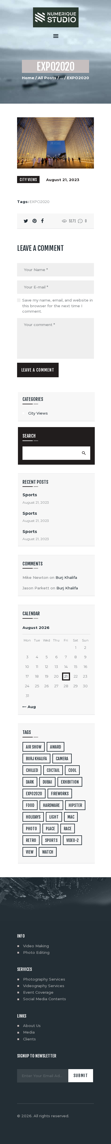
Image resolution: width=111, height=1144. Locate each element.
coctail (53, 770)
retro (31, 840)
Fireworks (60, 793)
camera (62, 758)
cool (72, 770)
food (30, 805)
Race (67, 828)
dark (30, 782)
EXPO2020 (40, 201)
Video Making (36, 946)
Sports (29, 494)
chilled (32, 770)
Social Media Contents (44, 999)
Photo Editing (36, 952)
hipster (75, 805)
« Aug (30, 706)
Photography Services (44, 979)
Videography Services (43, 985)
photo (31, 828)
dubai (47, 782)
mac (70, 817)
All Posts (47, 77)
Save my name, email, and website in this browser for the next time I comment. (57, 305)
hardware (51, 805)
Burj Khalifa (66, 577)
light (54, 817)
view (29, 852)
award (55, 747)
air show (33, 747)
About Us (32, 1025)
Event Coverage (38, 992)
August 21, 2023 (62, 179)
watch (47, 852)
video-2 (72, 840)
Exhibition (70, 782)
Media (29, 1032)
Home (28, 77)
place (50, 828)
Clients (29, 1039)
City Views (28, 179)
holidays (33, 817)
